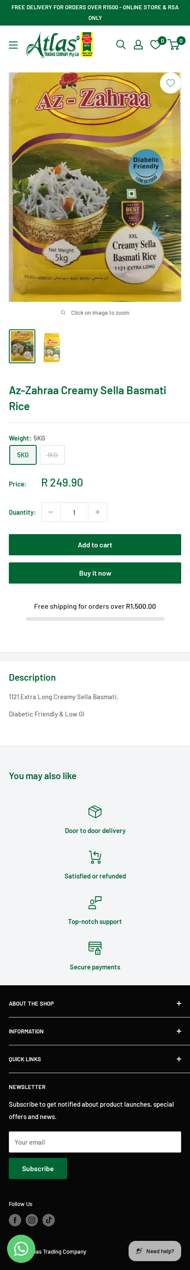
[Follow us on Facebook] (15, 1220)
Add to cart (95, 544)
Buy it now (95, 573)
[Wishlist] (155, 44)
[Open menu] (13, 45)
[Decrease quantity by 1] (51, 512)
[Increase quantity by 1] (97, 512)
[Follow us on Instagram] (32, 1220)
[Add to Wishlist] (170, 83)
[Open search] (121, 44)
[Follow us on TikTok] (48, 1220)
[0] (173, 44)
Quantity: (22, 512)
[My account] (138, 44)
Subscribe (38, 1168)
